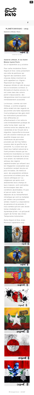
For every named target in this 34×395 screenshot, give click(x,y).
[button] (31, 2)
